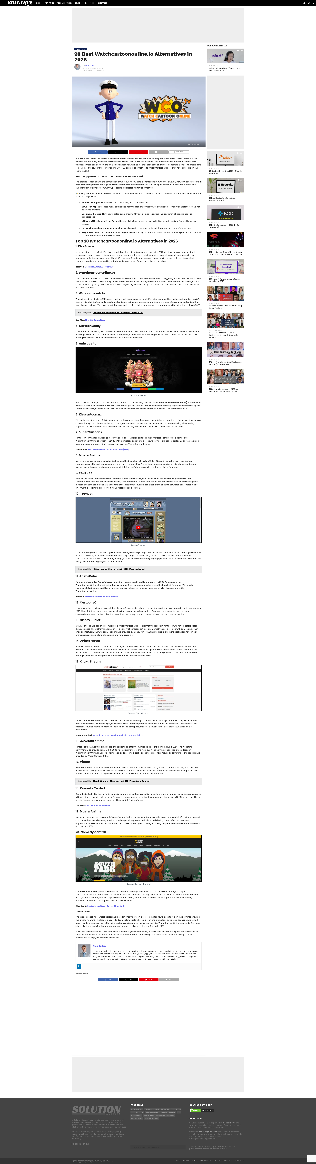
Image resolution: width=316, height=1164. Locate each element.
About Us (185, 1161)
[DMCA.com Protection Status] (201, 1112)
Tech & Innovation (64, 3)
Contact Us (239, 1161)
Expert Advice (136, 1109)
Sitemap (194, 1161)
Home (38, 3)
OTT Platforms (137, 1112)
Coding (174, 1109)
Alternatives (49, 3)
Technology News (152, 1109)
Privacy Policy (205, 1161)
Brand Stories (81, 3)
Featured (165, 1109)
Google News (229, 1123)
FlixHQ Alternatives (95, 320)
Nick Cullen (90, 65)
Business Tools (152, 1112)
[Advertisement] (158, 25)
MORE (92, 3)
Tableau (163, 1112)
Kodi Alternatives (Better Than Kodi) (106, 906)
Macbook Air (136, 1115)
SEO (179, 1112)
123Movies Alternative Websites (101, 596)
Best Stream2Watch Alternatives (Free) (108, 449)
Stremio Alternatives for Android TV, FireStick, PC (118, 735)
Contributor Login (226, 1161)
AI (180, 1109)
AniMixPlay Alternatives (97, 805)
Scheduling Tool (151, 1118)
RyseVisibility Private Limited (101, 1162)
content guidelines (208, 1131)
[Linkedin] (79, 966)
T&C (214, 1161)
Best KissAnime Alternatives (100, 266)
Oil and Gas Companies (165, 1115)
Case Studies (149, 1115)
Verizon (172, 1112)
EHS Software (137, 1118)
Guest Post (102, 3)
